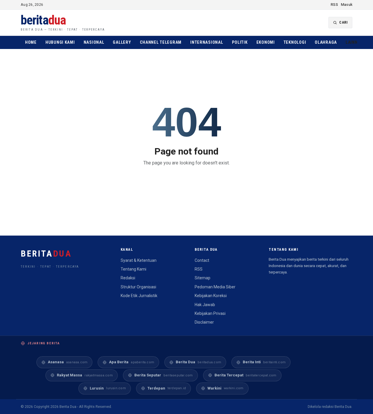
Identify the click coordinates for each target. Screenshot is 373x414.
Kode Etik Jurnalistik (139, 295)
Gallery (122, 42)
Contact (202, 260)
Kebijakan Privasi (210, 313)
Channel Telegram (161, 42)
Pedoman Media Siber (215, 287)
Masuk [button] (346, 4)
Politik (240, 42)
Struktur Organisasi (138, 287)
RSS (334, 4)
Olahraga (326, 42)
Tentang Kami (133, 269)
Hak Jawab (205, 304)
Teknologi (295, 42)
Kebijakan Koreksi (211, 295)
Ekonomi (265, 42)
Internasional (206, 42)
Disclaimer (204, 322)
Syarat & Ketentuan (138, 260)
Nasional (94, 42)
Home (31, 42)
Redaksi (128, 278)
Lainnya (355, 42)
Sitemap (202, 278)
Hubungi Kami (60, 42)
